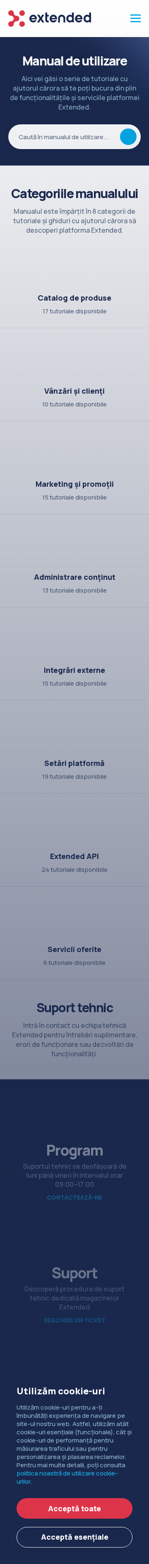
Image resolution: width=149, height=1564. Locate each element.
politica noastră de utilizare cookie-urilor (67, 1477)
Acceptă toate (74, 1508)
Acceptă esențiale (74, 1537)
